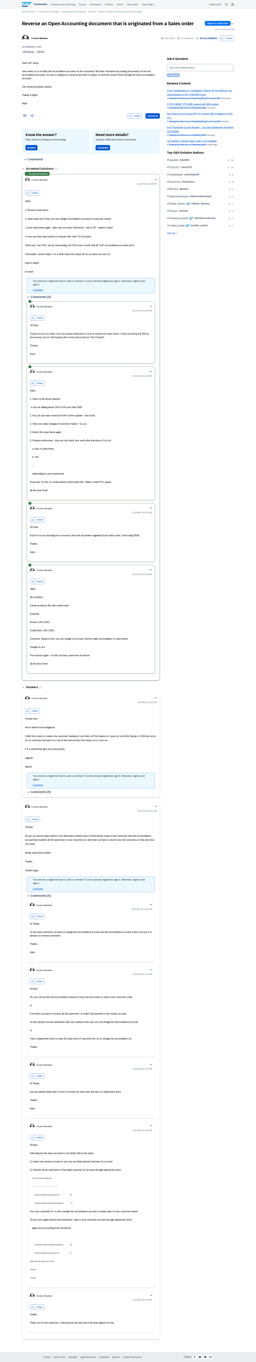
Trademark (104, 1357)
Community (40, 4)
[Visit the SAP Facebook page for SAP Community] (194, 1357)
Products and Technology (63, 4)
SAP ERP (40, 52)
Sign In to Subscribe (217, 23)
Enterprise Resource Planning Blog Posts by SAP (195, 98)
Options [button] (232, 24)
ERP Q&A (92, 12)
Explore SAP (215, 4)
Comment (152, 116)
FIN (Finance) (28, 52)
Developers (95, 4)
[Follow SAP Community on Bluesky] (200, 1357)
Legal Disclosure (88, 1357)
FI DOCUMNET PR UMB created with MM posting (192, 104)
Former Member (39, 38)
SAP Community (28, 12)
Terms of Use (59, 1357)
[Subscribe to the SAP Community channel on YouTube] (205, 1357)
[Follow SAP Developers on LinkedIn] (210, 1357)
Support (116, 1357)
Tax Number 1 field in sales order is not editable (192, 141)
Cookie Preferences (132, 1357)
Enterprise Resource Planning (73, 12)
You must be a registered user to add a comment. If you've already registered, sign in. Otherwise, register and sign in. (89, 283)
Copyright (72, 1357)
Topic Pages (148, 4)
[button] (221, 38)
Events (120, 4)
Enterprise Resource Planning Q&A (187, 108)
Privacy (47, 1357)
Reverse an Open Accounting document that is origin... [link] (120, 12)
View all (171, 233)
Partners (109, 4)
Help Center (133, 4)
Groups (82, 4)
